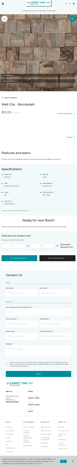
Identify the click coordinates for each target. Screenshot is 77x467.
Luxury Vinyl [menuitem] (10, 431)
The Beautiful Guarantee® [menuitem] (45, 438)
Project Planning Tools (64, 113)
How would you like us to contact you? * (19, 307)
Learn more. (37, 463)
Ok (63, 461)
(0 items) (73, 3)
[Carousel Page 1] (38, 87)
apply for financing (56, 258)
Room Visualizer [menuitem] (28, 427)
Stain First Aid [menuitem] (45, 431)
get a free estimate (18, 258)
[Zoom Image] (5, 19)
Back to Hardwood (11, 97)
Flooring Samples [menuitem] (26, 431)
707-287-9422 (51, 11)
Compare (69, 137)
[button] (66, 4)
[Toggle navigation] (3, 4)
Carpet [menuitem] (8, 437)
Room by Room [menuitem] (63, 431)
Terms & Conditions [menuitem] (62, 444)
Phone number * (11, 319)
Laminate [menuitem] (9, 441)
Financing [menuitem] (9, 451)
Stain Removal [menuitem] (46, 427)
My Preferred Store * (46, 331)
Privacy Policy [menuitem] (63, 448)
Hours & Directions (12, 402)
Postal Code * (10, 331)
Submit (38, 374)
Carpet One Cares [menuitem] (62, 435)
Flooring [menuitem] (8, 427)
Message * (9, 344)
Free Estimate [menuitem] (10, 448)
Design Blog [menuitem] (27, 445)
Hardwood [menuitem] (9, 434)
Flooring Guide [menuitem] (46, 434)
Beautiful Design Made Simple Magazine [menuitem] (27, 439)
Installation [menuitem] (44, 446)
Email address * (45, 319)
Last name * (43, 288)
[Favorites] (70, 4)
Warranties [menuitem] (44, 443)
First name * (10, 288)
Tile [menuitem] (7, 444)
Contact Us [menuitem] (62, 439)
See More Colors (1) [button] (9, 81)
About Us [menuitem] (61, 427)
